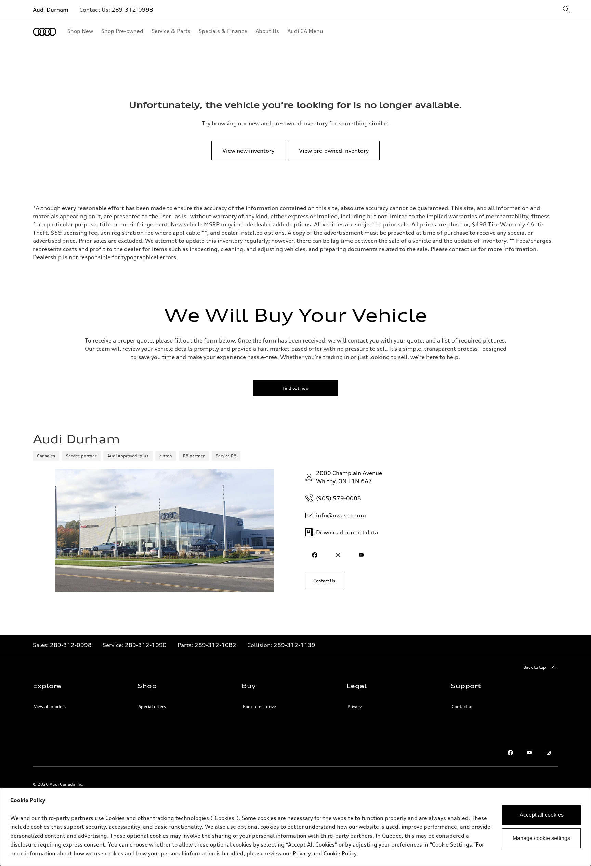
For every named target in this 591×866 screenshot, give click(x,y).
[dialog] (295, 826)
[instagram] (337, 554)
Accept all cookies (542, 815)
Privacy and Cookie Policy (324, 853)
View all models (50, 706)
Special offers (152, 706)
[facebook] (314, 554)
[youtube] (361, 554)
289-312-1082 (215, 645)
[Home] (44, 32)
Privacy (354, 706)
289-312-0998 (132, 9)
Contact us (462, 706)
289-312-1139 (294, 645)
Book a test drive (259, 706)
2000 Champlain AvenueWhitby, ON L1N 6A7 (349, 477)
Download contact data (347, 532)
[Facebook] (510, 752)
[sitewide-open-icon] (566, 10)
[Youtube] (529, 752)
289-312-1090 (146, 645)
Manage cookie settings (541, 838)
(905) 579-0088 (338, 498)
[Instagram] (548, 752)
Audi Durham (50, 9)
